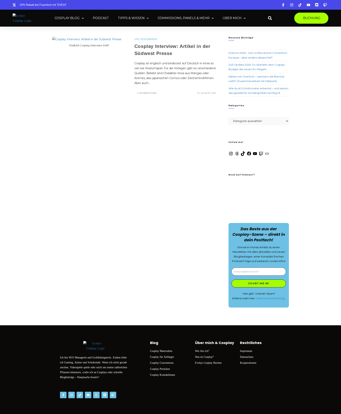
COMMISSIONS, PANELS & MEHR (184, 18)
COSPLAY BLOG (67, 18)
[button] (270, 18)
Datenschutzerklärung (270, 298)
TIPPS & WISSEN (131, 18)
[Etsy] (96, 395)
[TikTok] (243, 155)
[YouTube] (255, 155)
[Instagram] (231, 155)
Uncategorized (145, 39)
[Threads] (237, 155)
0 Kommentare (147, 93)
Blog (154, 342)
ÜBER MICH (232, 18)
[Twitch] (261, 155)
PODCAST (101, 18)
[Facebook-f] (63, 395)
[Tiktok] (80, 395)
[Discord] (104, 395)
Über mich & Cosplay (214, 342)
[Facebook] (249, 155)
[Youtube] (88, 395)
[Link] (267, 155)
